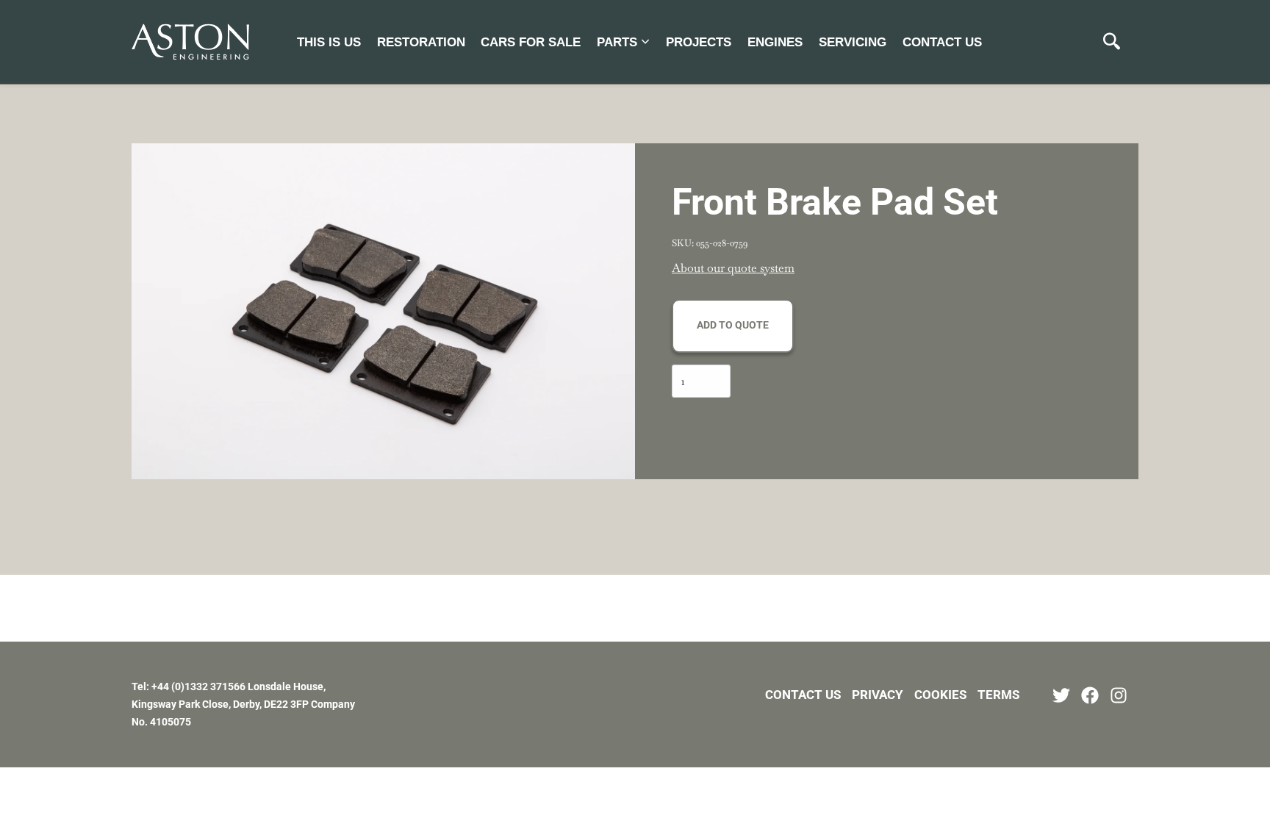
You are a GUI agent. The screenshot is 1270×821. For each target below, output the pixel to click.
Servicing (852, 42)
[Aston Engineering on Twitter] (1061, 695)
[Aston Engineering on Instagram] (1118, 695)
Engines (775, 42)
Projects (698, 42)
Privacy (877, 694)
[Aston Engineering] (190, 42)
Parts (617, 42)
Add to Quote (733, 325)
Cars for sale (531, 42)
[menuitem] (328, 41)
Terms (998, 694)
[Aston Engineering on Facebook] (1090, 695)
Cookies (940, 694)
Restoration (421, 42)
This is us (329, 42)
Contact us (942, 42)
